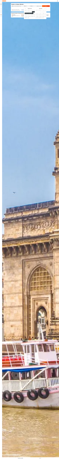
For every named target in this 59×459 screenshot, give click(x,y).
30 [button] (28, 17)
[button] (1, 1)
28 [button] (25, 17)
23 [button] (28, 16)
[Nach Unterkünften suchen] (1, 4)
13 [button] (37, 14)
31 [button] (43, 17)
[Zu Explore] (1, 8)
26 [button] (32, 16)
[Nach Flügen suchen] (1, 2)
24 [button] (29, 16)
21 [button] (25, 16)
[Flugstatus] (1, 9)
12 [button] (32, 13)
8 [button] (40, 13)
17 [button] (43, 14)
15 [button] (40, 14)
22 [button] (26, 16)
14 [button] (25, 14)
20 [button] (37, 16)
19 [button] (32, 14)
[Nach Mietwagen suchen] (1, 5)
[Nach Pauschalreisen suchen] (1, 6)
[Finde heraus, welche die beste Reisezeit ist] (1, 11)
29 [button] (26, 17)
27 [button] (37, 17)
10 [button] (29, 13)
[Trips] (1, 12)
